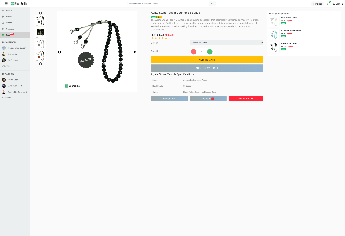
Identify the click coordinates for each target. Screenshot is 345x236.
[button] (97, 51)
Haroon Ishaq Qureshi (17, 48)
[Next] (134, 52)
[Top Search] (212, 3)
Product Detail (169, 98)
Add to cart (207, 59)
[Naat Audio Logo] (21, 3)
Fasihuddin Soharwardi (17, 92)
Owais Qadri (13, 79)
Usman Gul (12, 54)
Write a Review (245, 98)
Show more (6, 66)
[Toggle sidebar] (6, 4)
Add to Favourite (207, 68)
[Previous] (59, 52)
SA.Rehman (13, 60)
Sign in (339, 3)
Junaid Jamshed (15, 86)
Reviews (207, 98)
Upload (318, 3)
